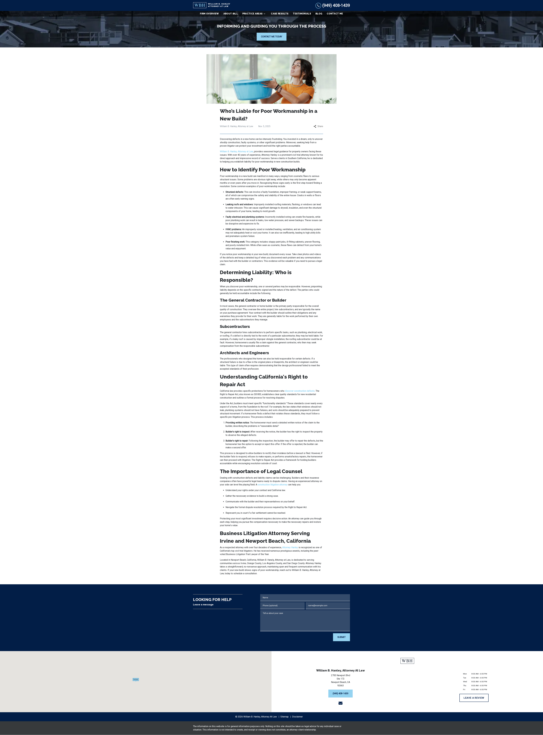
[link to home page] (211, 5)
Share (320, 126)
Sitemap (284, 716)
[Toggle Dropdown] (265, 13)
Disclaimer (297, 716)
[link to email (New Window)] (340, 703)
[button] (136, 680)
